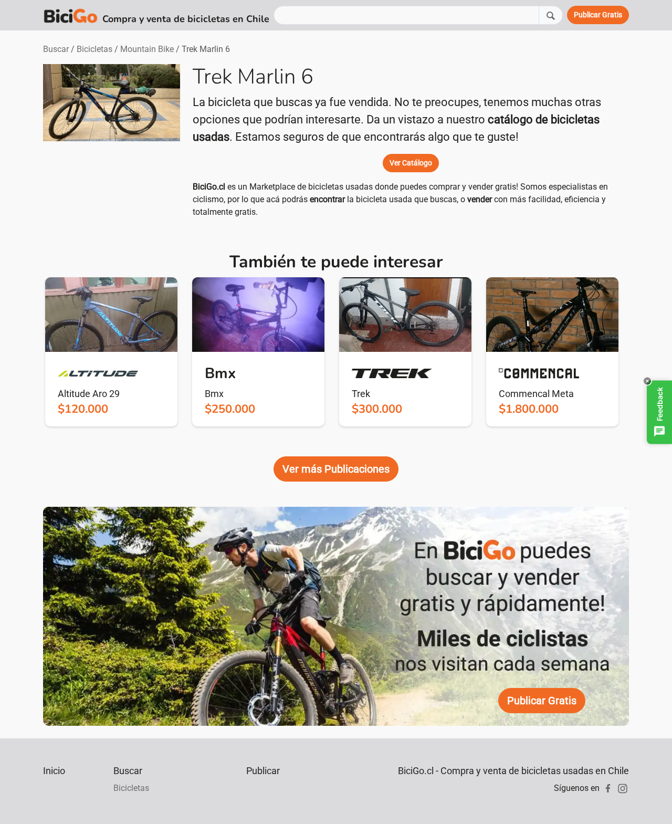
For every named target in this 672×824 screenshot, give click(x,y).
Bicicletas (94, 49)
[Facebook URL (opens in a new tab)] (608, 788)
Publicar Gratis (541, 700)
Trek (361, 393)
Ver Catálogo (411, 163)
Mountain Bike (147, 49)
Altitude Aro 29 (89, 393)
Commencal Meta (536, 393)
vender (479, 199)
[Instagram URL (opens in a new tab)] (622, 788)
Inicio (54, 770)
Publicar (263, 770)
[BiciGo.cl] (70, 15)
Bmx (214, 393)
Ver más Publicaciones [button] (336, 469)
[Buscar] (551, 15)
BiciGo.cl (209, 187)
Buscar (56, 49)
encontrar (327, 199)
